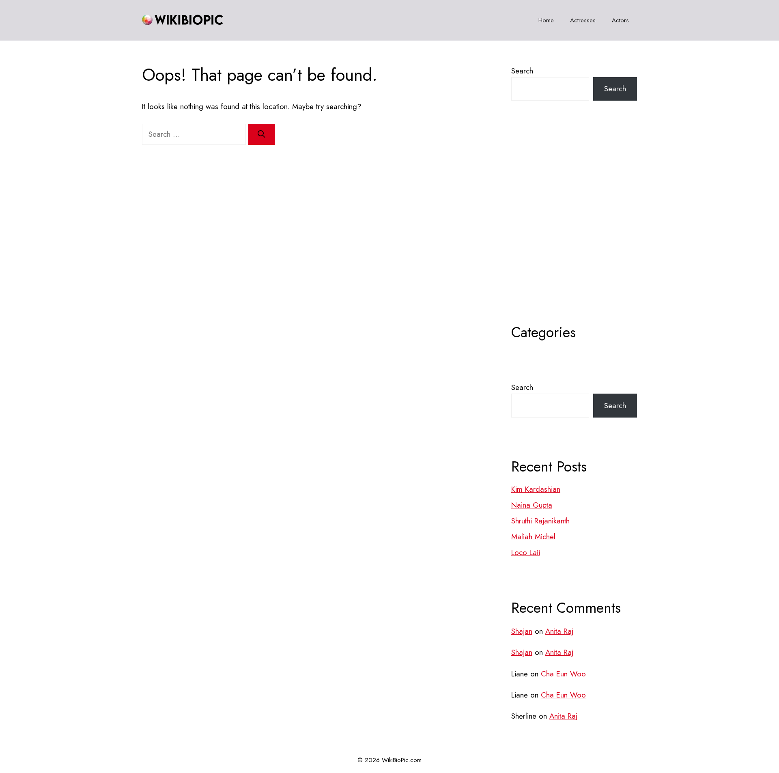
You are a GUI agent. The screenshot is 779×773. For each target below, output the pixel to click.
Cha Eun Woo (563, 673)
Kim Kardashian (535, 489)
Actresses (583, 20)
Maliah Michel (533, 536)
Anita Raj (559, 631)
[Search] (261, 134)
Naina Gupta (531, 505)
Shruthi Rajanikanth (540, 520)
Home (546, 20)
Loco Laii (525, 552)
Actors (620, 20)
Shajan (521, 631)
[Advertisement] (574, 232)
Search (522, 70)
